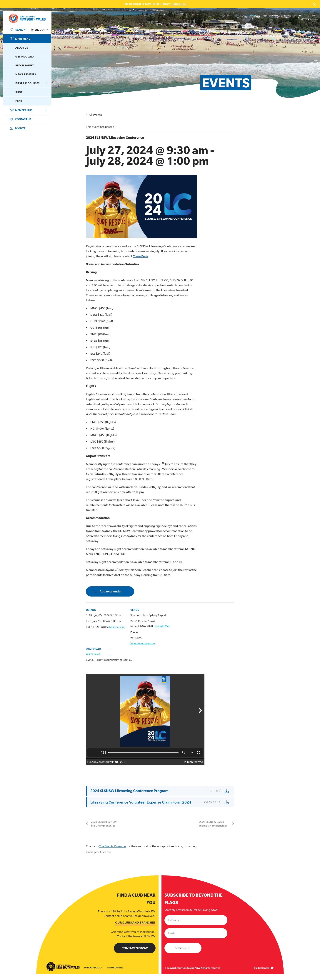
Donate (19, 128)
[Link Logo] (27, 18)
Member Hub (23, 110)
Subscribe (183, 948)
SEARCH (20, 29)
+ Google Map (161, 626)
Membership (117, 626)
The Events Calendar (112, 846)
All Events (95, 114)
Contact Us (22, 119)
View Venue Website (142, 643)
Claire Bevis (140, 256)
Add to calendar (111, 591)
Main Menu (22, 38)
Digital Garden (262, 968)
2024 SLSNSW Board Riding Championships (213, 823)
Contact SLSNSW (135, 948)
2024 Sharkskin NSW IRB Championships (104, 823)
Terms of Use (115, 967)
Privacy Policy (93, 967)
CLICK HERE (178, 4)
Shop (19, 92)
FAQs (18, 101)
